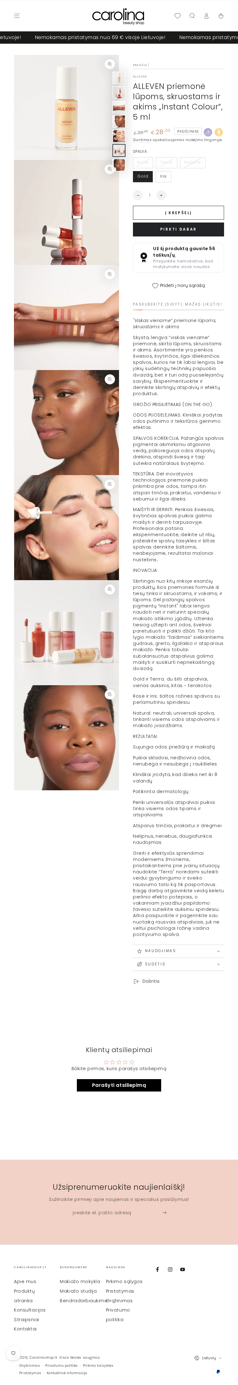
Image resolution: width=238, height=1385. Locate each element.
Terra (167, 162)
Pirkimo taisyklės (98, 1365)
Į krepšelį (178, 212)
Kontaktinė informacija (67, 1373)
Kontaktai (25, 1329)
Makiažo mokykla (80, 1281)
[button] (192, 16)
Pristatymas (120, 1291)
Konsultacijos (30, 1310)
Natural (192, 162)
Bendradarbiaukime (84, 1301)
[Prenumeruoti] (166, 1212)
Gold (142, 176)
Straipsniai (26, 1320)
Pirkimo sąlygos (124, 1281)
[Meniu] (17, 16)
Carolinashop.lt (43, 1357)
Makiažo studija (78, 1291)
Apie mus (25, 1281)
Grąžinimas (119, 1301)
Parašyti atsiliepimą (119, 1085)
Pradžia (140, 65)
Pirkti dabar (178, 229)
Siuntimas (142, 140)
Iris (163, 176)
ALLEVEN (140, 76)
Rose (143, 162)
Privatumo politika (61, 1365)
